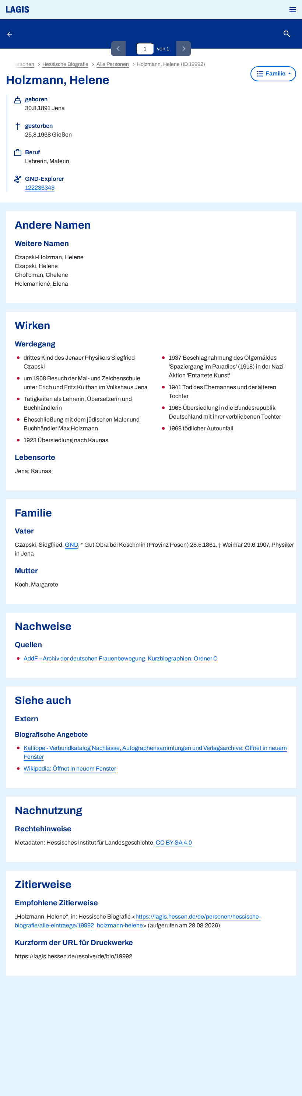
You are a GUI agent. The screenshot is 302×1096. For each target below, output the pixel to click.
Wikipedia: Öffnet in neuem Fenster (70, 768)
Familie (275, 73)
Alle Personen (112, 64)
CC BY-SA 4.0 (174, 842)
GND (71, 545)
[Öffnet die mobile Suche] (287, 34)
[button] (293, 9)
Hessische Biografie (65, 64)
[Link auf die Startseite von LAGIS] (42, 9)
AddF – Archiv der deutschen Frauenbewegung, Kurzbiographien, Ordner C (121, 658)
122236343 (40, 187)
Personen (23, 64)
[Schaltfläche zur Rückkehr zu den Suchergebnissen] (10, 34)
